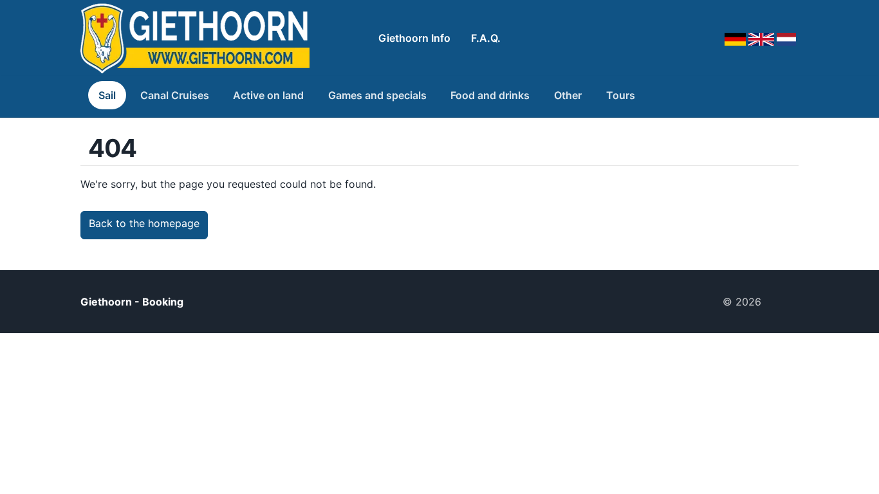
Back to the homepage (144, 223)
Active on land (268, 95)
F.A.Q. (486, 38)
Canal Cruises (174, 95)
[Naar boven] (785, 301)
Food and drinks (490, 95)
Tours (620, 95)
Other (568, 95)
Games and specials (377, 95)
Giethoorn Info (414, 38)
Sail (107, 95)
